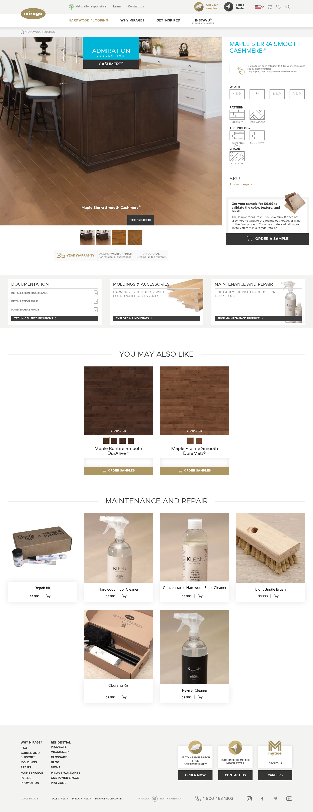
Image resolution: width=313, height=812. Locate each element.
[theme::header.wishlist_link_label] (278, 6)
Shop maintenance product (238, 318)
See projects (141, 220)
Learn (117, 6)
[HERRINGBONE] (257, 115)
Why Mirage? (132, 20)
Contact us (136, 6)
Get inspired (168, 20)
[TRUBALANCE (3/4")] (237, 135)
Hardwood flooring (88, 20)
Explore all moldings (132, 318)
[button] (203, 21)
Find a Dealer (240, 7)
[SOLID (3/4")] (257, 135)
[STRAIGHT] (237, 115)
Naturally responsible (90, 6)
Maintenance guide (25, 310)
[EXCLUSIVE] (237, 156)
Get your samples (211, 7)
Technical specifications (33, 318)
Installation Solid (24, 301)
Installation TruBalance (29, 293)
